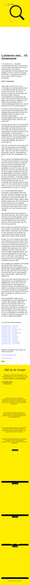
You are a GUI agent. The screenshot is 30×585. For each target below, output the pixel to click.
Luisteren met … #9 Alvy (9, 340)
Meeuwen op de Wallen (9, 355)
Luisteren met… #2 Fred (9, 327)
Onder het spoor (6, 358)
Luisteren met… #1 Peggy (9, 325)
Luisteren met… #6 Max (9, 334)
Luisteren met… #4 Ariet (9, 331)
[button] (15, 15)
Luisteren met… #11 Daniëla (10, 343)
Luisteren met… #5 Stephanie (11, 333)
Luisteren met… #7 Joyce (9, 336)
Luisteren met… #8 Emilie (9, 338)
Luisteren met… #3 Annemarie (11, 329)
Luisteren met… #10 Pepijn (10, 341)
